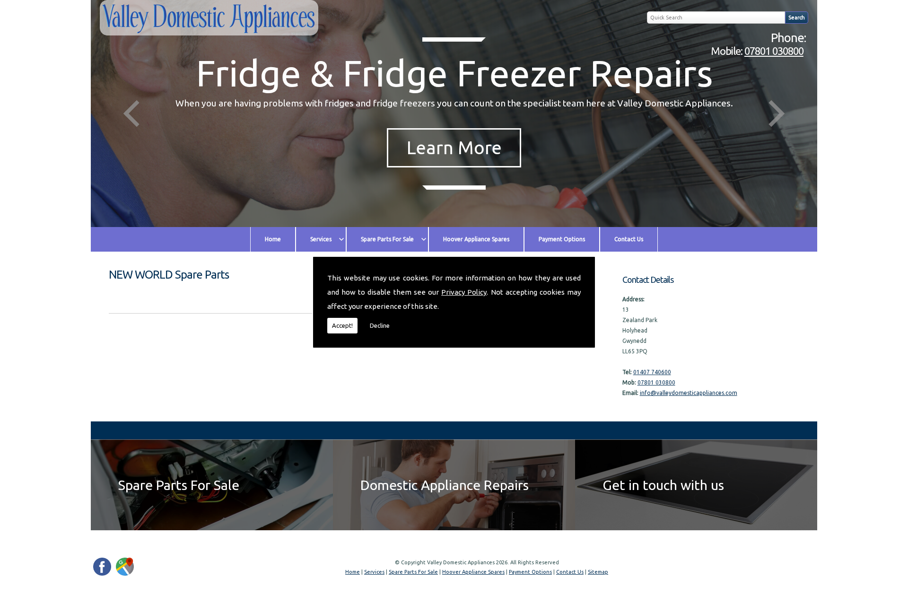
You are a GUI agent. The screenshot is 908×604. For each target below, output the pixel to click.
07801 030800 (773, 51)
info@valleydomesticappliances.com (688, 393)
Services (321, 239)
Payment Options (562, 239)
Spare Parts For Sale (387, 239)
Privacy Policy (464, 292)
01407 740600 (652, 372)
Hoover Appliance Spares (476, 239)
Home (273, 239)
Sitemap (598, 572)
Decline (380, 325)
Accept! (342, 325)
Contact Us (628, 239)
